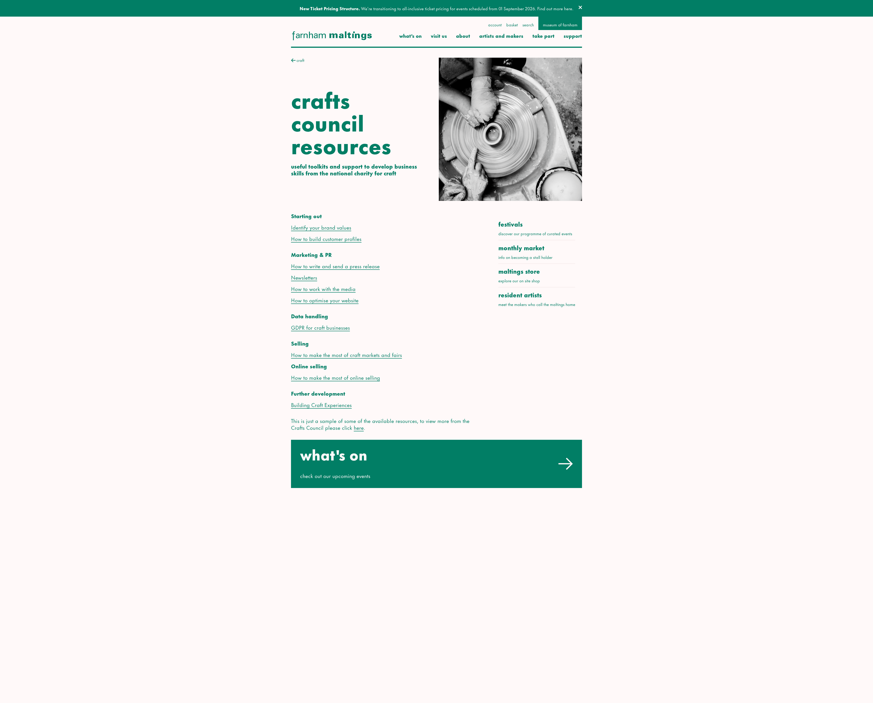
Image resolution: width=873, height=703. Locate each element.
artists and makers (501, 35)
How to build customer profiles (326, 238)
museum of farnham (560, 24)
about (463, 35)
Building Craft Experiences (321, 404)
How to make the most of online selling (335, 377)
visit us (439, 35)
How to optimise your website (325, 300)
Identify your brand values (321, 227)
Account (495, 24)
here (359, 427)
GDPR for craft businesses (320, 327)
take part (543, 35)
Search (528, 24)
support (573, 35)
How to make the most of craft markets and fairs (346, 354)
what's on (410, 35)
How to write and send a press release (335, 266)
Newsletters (304, 277)
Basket (512, 24)
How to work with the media (323, 288)
